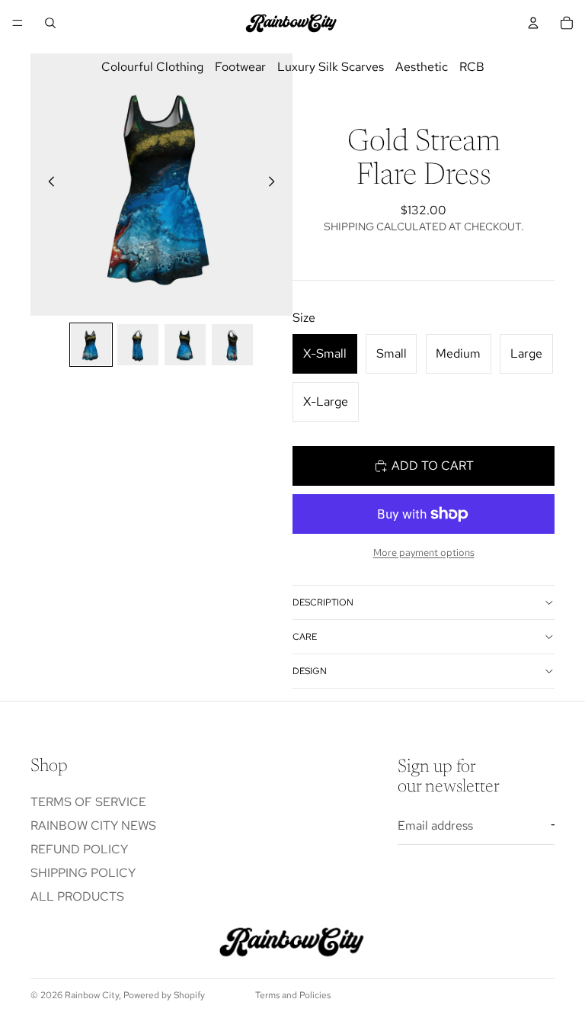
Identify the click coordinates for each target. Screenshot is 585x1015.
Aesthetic (421, 67)
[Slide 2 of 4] (137, 344)
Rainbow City (92, 995)
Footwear (240, 67)
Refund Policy (79, 849)
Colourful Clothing (152, 67)
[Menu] (17, 22)
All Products (77, 896)
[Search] (50, 23)
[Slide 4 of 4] (232, 344)
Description (322, 602)
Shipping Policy (83, 873)
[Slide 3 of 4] (185, 344)
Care (304, 637)
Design (309, 671)
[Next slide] (275, 184)
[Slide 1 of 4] (91, 344)
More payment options (424, 552)
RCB (471, 67)
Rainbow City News (93, 825)
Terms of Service (88, 802)
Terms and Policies (293, 995)
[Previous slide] (47, 184)
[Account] (533, 23)
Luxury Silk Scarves (330, 67)
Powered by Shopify (164, 995)
